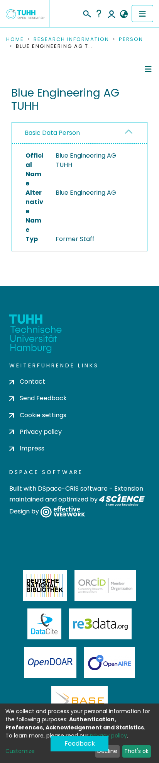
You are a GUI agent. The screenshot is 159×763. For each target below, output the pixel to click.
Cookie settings (43, 415)
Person (131, 39)
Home (15, 39)
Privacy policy (41, 431)
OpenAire (109, 662)
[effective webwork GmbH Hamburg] (63, 511)
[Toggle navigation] (142, 13)
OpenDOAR (50, 662)
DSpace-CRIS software (73, 488)
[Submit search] (86, 12)
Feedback (79, 743)
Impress (32, 448)
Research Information (71, 39)
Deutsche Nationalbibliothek (45, 585)
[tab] (79, 133)
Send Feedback (43, 398)
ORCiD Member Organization (105, 585)
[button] (124, 14)
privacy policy (108, 735)
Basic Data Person (52, 132)
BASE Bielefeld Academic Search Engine (79, 701)
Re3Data (100, 624)
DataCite (44, 624)
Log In (111, 13)
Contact (32, 381)
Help (98, 13)
